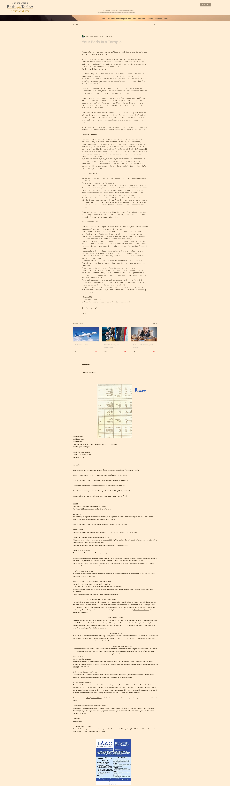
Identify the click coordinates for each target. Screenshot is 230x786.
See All (155, 323)
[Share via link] (96, 308)
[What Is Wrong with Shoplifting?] (115, 334)
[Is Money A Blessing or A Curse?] (144, 334)
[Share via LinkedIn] (91, 308)
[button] (155, 24)
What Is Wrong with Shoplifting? (112, 346)
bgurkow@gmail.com (135, 563)
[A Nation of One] (86, 334)
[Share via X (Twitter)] (87, 308)
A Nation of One (81, 345)
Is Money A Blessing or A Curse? (143, 346)
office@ (76, 667)
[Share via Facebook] (82, 308)
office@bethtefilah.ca (141, 610)
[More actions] (147, 36)
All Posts (75, 24)
